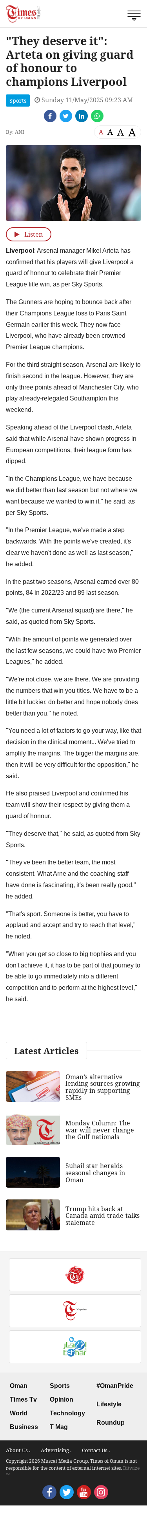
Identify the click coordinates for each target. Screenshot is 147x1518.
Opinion (61, 1399)
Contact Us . (96, 1450)
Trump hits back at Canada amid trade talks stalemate (102, 1216)
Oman (18, 1385)
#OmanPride (114, 1385)
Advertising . (56, 1450)
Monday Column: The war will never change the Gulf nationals (99, 1130)
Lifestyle (109, 1404)
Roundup (110, 1422)
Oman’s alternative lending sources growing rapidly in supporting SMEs (102, 1087)
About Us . (18, 1450)
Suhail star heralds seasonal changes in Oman (95, 1172)
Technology (67, 1413)
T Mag (59, 1427)
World (18, 1413)
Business (24, 1427)
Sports (17, 100)
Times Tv (23, 1399)
